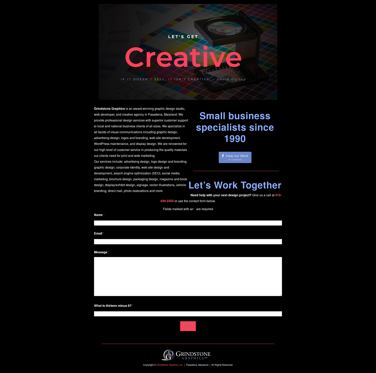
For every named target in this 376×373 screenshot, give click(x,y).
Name (99, 214)
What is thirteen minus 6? (114, 305)
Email (99, 233)
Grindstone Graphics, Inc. (169, 364)
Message (101, 252)
